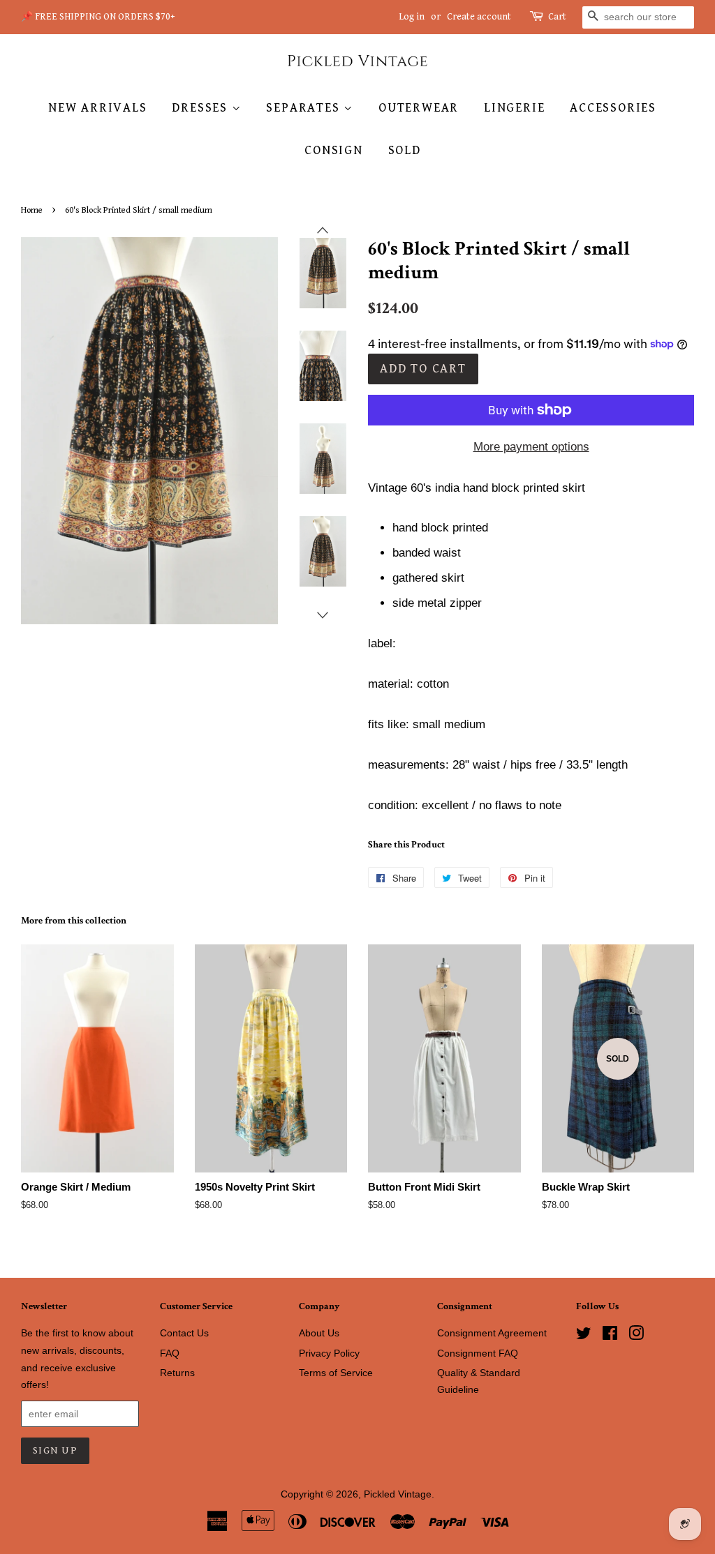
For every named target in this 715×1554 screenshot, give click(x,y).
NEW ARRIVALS (97, 107)
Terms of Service (336, 1372)
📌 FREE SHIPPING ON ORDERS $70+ (98, 16)
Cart (557, 16)
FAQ (169, 1353)
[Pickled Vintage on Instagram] (636, 1335)
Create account (479, 16)
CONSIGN (333, 150)
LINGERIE (514, 107)
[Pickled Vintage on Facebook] (610, 1335)
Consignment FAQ (477, 1353)
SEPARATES (305, 107)
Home (32, 210)
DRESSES (201, 107)
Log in (412, 16)
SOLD (404, 150)
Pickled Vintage (398, 1494)
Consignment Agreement (492, 1332)
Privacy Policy (329, 1353)
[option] (312, 273)
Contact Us (184, 1332)
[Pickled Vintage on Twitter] (583, 1335)
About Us (319, 1332)
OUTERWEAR (418, 107)
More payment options (531, 446)
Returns (177, 1372)
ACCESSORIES (613, 107)
